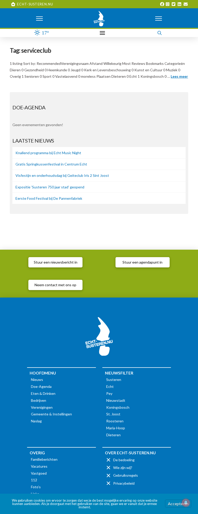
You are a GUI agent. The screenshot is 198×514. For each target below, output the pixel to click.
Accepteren (178, 503)
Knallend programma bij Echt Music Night (48, 153)
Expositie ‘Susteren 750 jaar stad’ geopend (49, 187)
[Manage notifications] (186, 503)
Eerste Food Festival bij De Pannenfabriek (48, 198)
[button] (39, 18)
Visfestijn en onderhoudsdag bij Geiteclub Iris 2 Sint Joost (62, 175)
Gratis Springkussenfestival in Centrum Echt (51, 164)
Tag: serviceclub (30, 50)
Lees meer (179, 76)
